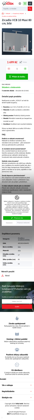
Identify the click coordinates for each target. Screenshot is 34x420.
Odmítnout (23, 222)
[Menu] (30, 3)
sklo (19, 250)
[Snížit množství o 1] (8, 68)
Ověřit (17, 306)
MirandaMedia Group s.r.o (18, 414)
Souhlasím (17, 218)
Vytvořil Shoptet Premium (17, 412)
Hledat (30, 9)
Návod (7, 275)
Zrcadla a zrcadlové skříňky (24, 239)
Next (30, 41)
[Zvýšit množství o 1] (25, 68)
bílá (19, 247)
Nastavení (9, 222)
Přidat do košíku (18, 77)
